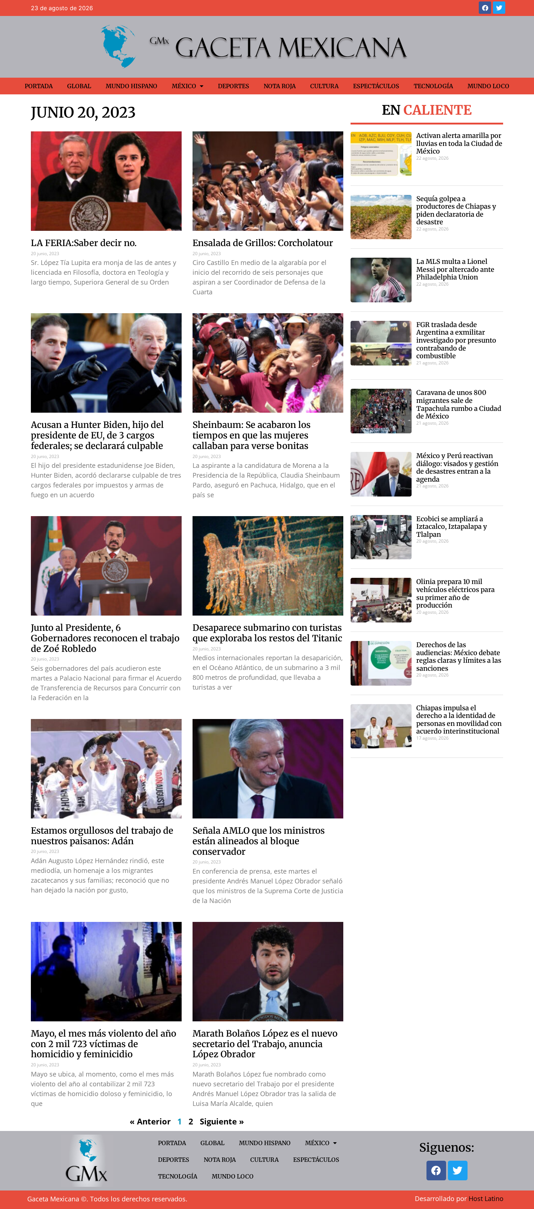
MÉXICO (184, 86)
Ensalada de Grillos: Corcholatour (263, 243)
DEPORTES (233, 86)
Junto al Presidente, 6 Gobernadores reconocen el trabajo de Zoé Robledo (105, 638)
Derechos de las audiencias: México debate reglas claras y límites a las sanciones (458, 657)
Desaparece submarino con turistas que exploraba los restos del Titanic (267, 633)
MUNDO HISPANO (131, 86)
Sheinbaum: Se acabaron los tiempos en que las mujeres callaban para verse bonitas (252, 435)
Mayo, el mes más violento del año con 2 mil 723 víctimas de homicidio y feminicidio (103, 1044)
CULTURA (324, 86)
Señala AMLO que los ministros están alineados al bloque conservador (259, 841)
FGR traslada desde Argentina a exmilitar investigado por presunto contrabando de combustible (456, 340)
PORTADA (39, 86)
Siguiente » (222, 1121)
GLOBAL (79, 86)
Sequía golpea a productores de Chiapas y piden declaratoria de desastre (456, 210)
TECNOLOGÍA (433, 86)
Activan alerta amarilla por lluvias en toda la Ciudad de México (459, 143)
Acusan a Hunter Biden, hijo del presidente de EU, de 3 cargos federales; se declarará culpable (97, 435)
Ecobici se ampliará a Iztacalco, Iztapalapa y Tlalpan (451, 527)
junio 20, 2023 (83, 112)
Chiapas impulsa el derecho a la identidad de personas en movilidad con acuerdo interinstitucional (459, 720)
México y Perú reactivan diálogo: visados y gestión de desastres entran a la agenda (457, 467)
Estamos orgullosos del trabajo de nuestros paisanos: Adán (102, 836)
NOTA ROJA (280, 86)
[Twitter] (499, 7)
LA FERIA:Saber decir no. (84, 243)
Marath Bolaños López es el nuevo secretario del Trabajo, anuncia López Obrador (265, 1044)
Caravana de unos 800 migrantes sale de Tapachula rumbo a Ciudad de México (458, 404)
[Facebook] (485, 7)
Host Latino (486, 1198)
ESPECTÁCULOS (376, 86)
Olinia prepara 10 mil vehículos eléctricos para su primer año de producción (455, 593)
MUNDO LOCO (488, 86)
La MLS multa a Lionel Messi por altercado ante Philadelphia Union (455, 269)
